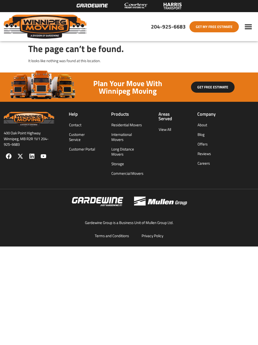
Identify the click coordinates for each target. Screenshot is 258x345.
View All (165, 129)
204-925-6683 (168, 26)
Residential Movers (126, 125)
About (202, 125)
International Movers (121, 137)
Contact (75, 125)
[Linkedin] (32, 156)
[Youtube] (43, 156)
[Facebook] (9, 156)
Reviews (204, 154)
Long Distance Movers (122, 151)
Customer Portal (82, 149)
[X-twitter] (20, 156)
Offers (203, 144)
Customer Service (77, 137)
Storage (117, 164)
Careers (204, 163)
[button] (248, 27)
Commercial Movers (127, 173)
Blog (201, 134)
